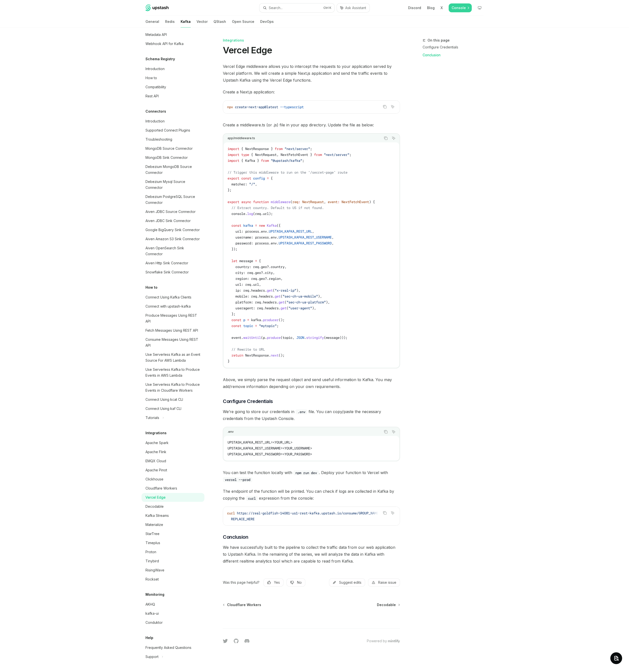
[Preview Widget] (616, 658)
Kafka (186, 21)
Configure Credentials (440, 47)
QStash (220, 21)
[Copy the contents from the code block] (385, 107)
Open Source (243, 21)
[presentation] (177, 349)
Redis (170, 21)
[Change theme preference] (480, 8)
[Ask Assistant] (392, 107)
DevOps (267, 21)
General (152, 21)
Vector (202, 21)
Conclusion (432, 55)
